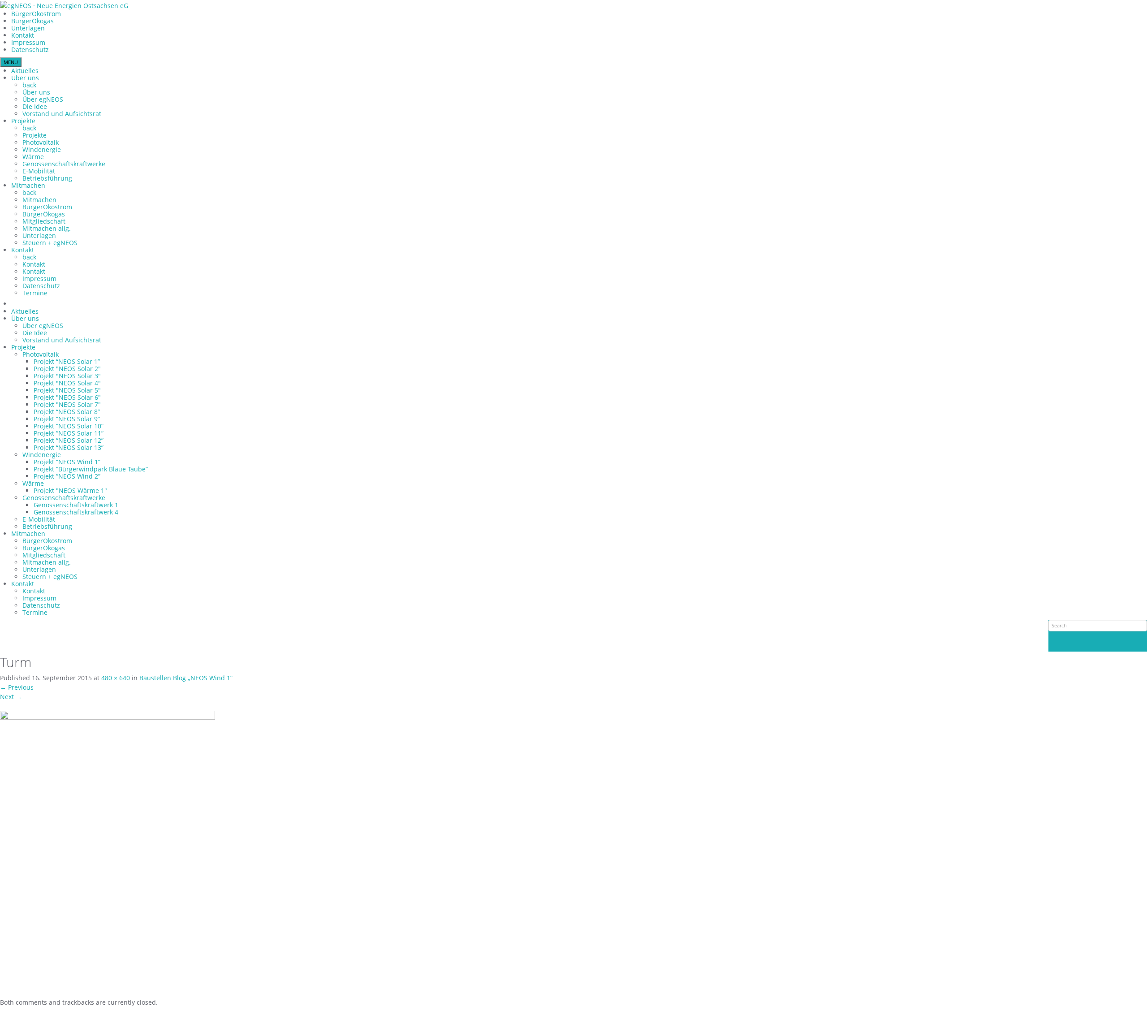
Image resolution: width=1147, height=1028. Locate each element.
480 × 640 (115, 678)
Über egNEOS (42, 99)
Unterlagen (28, 28)
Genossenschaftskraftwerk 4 (76, 512)
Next (11, 696)
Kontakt (22, 35)
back (29, 85)
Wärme (33, 156)
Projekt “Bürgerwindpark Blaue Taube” (91, 469)
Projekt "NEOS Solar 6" (67, 397)
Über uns (25, 77)
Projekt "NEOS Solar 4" (67, 383)
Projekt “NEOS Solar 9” (67, 419)
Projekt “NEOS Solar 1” (67, 361)
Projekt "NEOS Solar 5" (67, 390)
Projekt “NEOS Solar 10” (68, 426)
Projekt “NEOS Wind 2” (67, 476)
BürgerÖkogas (32, 21)
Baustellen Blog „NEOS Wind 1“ (186, 678)
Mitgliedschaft (43, 221)
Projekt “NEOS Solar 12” (68, 440)
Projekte (23, 121)
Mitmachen (28, 185)
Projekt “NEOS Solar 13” (68, 447)
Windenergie (41, 149)
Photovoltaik (40, 142)
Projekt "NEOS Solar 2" (67, 368)
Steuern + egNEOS (50, 242)
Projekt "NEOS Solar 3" (67, 375)
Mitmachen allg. (46, 228)
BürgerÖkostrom (36, 13)
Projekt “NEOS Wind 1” (67, 462)
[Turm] (107, 853)
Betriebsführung (47, 178)
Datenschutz (30, 49)
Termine (34, 293)
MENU (11, 62)
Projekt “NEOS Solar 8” (67, 411)
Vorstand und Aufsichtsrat (61, 113)
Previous (17, 687)
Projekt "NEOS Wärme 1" (70, 490)
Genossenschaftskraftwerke (63, 164)
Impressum (28, 42)
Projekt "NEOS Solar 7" (67, 404)
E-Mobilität (38, 171)
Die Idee (34, 106)
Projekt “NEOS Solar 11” (68, 433)
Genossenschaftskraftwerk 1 (76, 505)
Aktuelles (25, 70)
